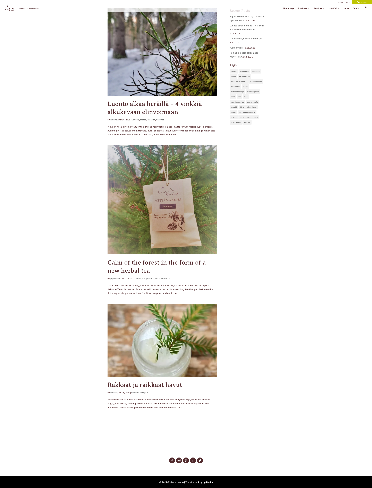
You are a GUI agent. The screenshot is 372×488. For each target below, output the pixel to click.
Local (157, 278)
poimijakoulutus (237, 102)
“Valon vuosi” (237, 47)
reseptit (234, 107)
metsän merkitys (237, 91)
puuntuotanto (252, 102)
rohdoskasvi (251, 107)
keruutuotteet (244, 76)
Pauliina (113, 119)
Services (318, 8)
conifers (234, 71)
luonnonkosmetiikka (239, 81)
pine (246, 96)
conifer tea (244, 71)
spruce (233, 112)
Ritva (242, 107)
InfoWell (333, 8)
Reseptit (151, 119)
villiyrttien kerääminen (249, 117)
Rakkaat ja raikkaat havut (145, 384)
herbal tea (256, 71)
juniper (233, 76)
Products (302, 8)
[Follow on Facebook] (172, 460)
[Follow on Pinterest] (186, 460)
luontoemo (235, 86)
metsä (245, 86)
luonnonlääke (256, 81)
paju (239, 96)
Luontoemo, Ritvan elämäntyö (246, 38)
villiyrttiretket (236, 122)
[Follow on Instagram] (179, 460)
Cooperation (148, 278)
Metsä (143, 119)
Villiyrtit (160, 119)
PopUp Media (205, 482)
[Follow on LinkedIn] (193, 460)
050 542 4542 (186, 447)
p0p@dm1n (115, 278)
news (233, 96)
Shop (348, 2)
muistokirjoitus (253, 91)
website (247, 122)
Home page (288, 8)
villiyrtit (234, 117)
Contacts (357, 8)
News (346, 8)
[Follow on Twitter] (200, 460)
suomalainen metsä (247, 112)
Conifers (135, 119)
